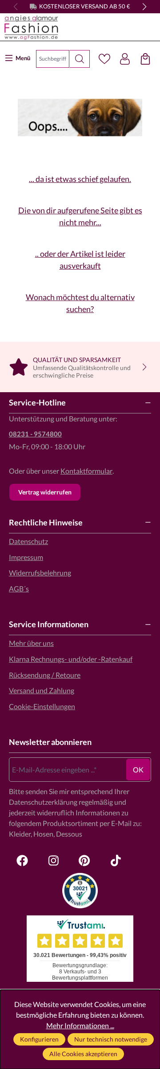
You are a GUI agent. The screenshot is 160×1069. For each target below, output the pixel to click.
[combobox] (52, 59)
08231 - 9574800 (35, 434)
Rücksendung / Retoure (44, 675)
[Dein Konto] (125, 59)
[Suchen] (80, 59)
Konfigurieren (39, 1039)
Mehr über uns (31, 643)
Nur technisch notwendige (110, 1039)
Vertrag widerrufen (45, 492)
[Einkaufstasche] (145, 59)
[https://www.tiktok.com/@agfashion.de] (115, 860)
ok (138, 769)
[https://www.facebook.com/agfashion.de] (22, 860)
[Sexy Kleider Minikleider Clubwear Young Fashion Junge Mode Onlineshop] (80, 27)
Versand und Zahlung (41, 690)
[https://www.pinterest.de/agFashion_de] (84, 860)
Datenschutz (28, 541)
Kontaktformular (86, 471)
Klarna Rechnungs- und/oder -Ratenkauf (70, 659)
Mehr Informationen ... (80, 1025)
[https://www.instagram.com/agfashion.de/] (53, 860)
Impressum (26, 557)
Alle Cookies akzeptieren (83, 1053)
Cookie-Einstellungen (42, 706)
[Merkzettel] (104, 59)
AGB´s (19, 588)
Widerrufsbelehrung (40, 572)
